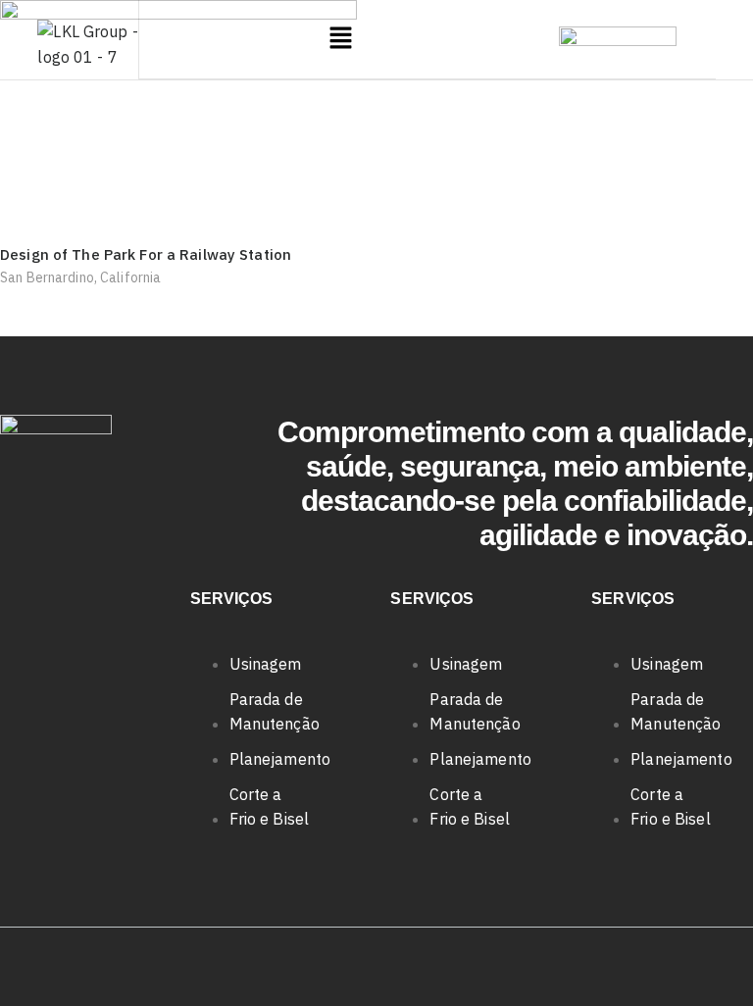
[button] (341, 39)
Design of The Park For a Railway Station (145, 254)
